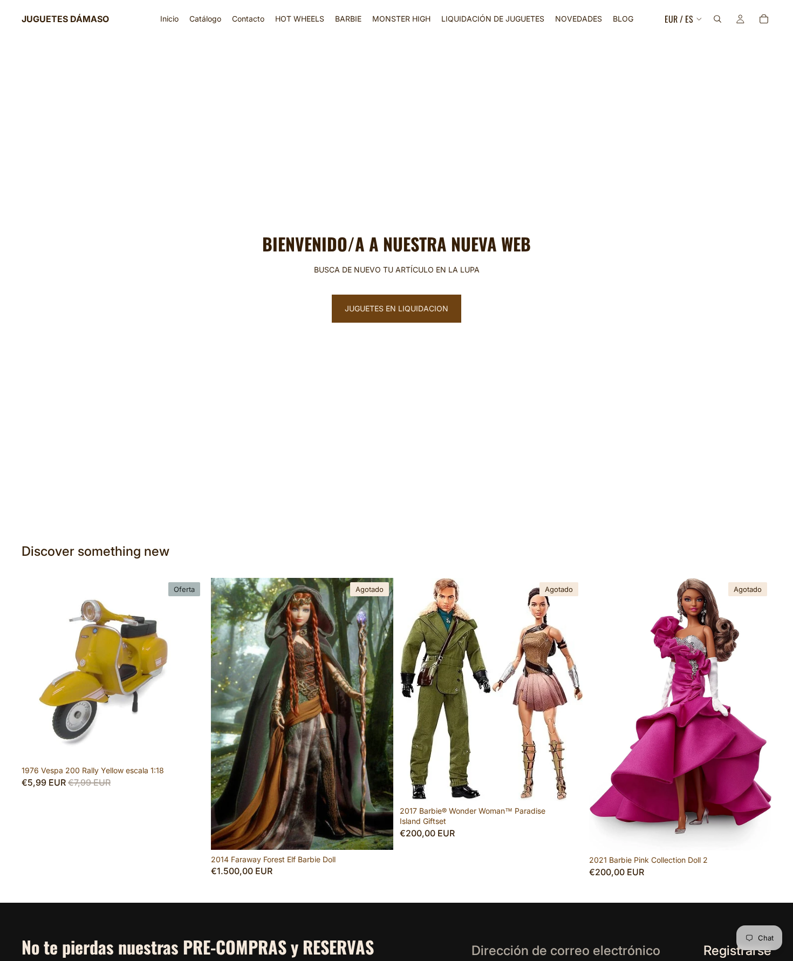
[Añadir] (187, 744)
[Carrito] (764, 19)
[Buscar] (717, 19)
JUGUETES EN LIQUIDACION (396, 308)
